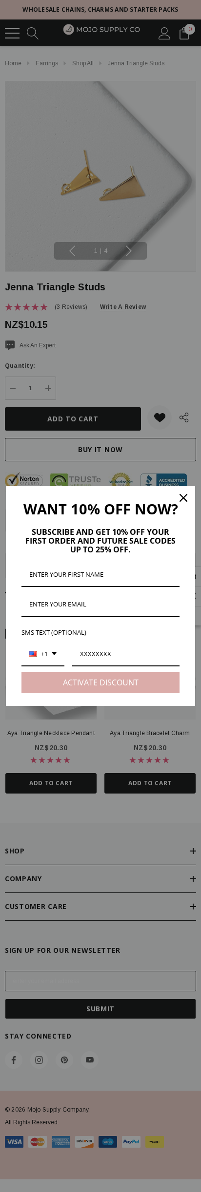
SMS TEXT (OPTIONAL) (53, 632)
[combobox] (42, 655)
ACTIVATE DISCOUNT (101, 682)
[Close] (183, 498)
